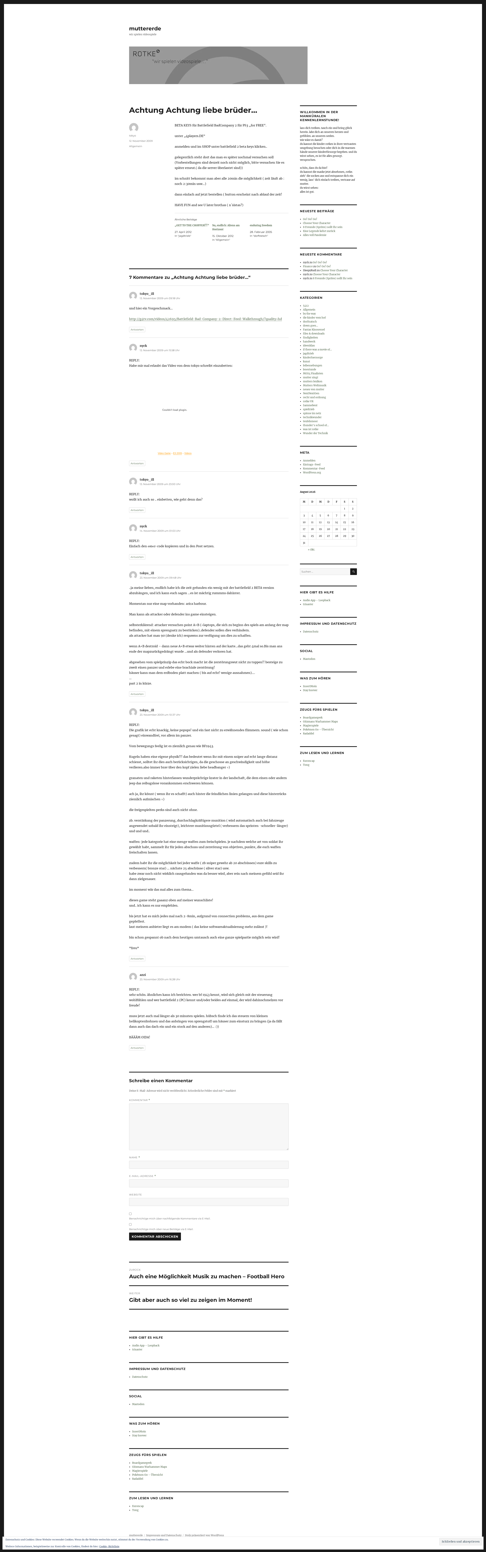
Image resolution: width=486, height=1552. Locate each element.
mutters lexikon (312, 381)
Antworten (137, 329)
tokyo (132, 135)
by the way (309, 313)
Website (135, 1194)
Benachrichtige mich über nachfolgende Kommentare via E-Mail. (170, 1218)
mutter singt (310, 377)
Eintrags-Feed (311, 464)
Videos (188, 453)
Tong (135, 1510)
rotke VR (308, 401)
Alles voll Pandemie (314, 235)
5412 (306, 305)
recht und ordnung (314, 397)
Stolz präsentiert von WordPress (204, 1535)
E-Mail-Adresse (142, 1176)
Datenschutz (140, 1377)
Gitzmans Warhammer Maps (149, 1466)
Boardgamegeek (142, 1462)
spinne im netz (312, 413)
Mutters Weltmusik (314, 385)
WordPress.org (312, 472)
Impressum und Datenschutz (163, 1535)
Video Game (164, 453)
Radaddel (137, 1478)
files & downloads (314, 333)
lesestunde (309, 369)
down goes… (310, 325)
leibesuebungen (312, 365)
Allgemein (135, 146)
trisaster (137, 1349)
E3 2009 (177, 453)
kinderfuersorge (313, 357)
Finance (308, 266)
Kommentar (139, 1100)
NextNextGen (311, 393)
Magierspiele (140, 1470)
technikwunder (312, 417)
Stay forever (139, 1435)
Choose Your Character (317, 223)
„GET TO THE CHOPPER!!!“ (192, 225)
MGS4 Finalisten (313, 373)
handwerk (309, 341)
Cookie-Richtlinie (109, 1546)
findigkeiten (310, 337)
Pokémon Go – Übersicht (147, 1474)
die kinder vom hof (314, 317)
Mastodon (138, 1404)
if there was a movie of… (317, 349)
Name (134, 1157)
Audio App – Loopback (145, 1345)
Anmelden (309, 460)
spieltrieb (308, 409)
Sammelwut (310, 405)
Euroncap (138, 1506)
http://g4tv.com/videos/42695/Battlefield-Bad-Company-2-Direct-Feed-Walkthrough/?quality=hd (205, 319)
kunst (306, 361)
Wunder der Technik (315, 433)
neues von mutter (313, 389)
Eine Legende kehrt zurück (319, 231)
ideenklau (309, 345)
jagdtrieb (308, 353)
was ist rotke (310, 429)
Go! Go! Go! (310, 219)
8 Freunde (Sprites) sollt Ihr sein (322, 227)
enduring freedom (261, 225)
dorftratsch (310, 321)
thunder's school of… (316, 425)
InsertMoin (139, 1431)
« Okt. (311, 549)
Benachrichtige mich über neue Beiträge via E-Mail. (161, 1229)
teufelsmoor (310, 421)
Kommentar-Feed (314, 468)
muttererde (145, 28)
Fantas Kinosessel (314, 329)
